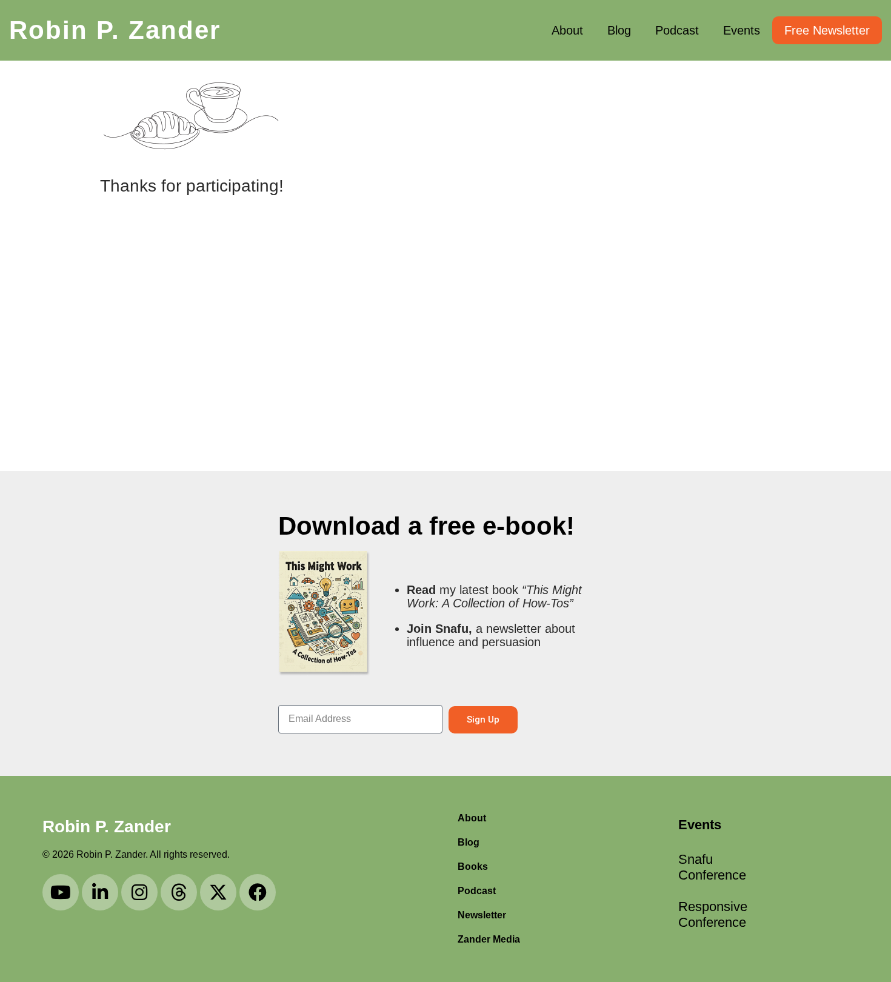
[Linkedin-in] (100, 892)
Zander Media (489, 939)
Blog (619, 30)
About (567, 30)
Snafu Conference (712, 867)
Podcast (677, 30)
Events (741, 30)
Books (473, 866)
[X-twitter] (218, 892)
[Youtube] (60, 892)
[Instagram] (139, 892)
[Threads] (179, 892)
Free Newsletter (827, 30)
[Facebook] (257, 892)
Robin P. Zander (115, 30)
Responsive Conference (712, 914)
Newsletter (482, 915)
